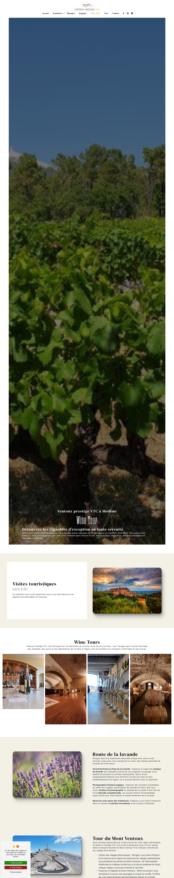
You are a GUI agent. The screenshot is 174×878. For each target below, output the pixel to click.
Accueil (45, 13)
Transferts (57, 13)
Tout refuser (16, 868)
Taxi (106, 13)
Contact (115, 13)
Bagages (83, 13)
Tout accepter (16, 863)
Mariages (71, 13)
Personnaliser (16, 872)
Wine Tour (95, 13)
